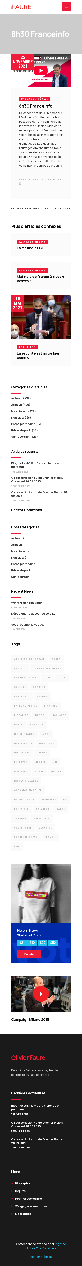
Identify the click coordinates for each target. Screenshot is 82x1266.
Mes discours (20, 411)
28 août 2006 (18, 629)
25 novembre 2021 (23, 62)
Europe (42, 696)
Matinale (21, 771)
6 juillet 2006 (19, 607)
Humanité (37, 724)
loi (55, 762)
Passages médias (34, 98)
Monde (39, 771)
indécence (46, 743)
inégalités (22, 753)
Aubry (56, 659)
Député (20, 1191)
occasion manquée (28, 790)
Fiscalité (21, 715)
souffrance (23, 828)
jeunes (42, 753)
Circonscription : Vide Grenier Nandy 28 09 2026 (39, 494)
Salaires (43, 809)
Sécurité (45, 828)
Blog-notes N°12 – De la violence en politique (35, 465)
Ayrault (20, 668)
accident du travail (29, 659)
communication (25, 677)
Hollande (59, 715)
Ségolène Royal (26, 837)
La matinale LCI (30, 247)
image (46, 734)
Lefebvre (21, 762)
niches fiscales (26, 781)
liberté (40, 762)
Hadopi (40, 715)
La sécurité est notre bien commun (38, 355)
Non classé (18, 417)
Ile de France (24, 734)
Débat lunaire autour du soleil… (33, 613)
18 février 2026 (19, 471)
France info (28, 179)
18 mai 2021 (17, 303)
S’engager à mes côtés (31, 1206)
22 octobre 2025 (20, 486)
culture (20, 687)
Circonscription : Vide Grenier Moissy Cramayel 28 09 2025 (37, 479)
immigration (23, 743)
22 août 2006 (18, 618)
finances (51, 706)
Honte (18, 724)
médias (56, 771)
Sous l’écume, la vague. (27, 624)
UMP (17, 846)
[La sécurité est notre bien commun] (41, 317)
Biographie (22, 1183)
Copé (47, 677)
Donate (29, 954)
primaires (49, 799)
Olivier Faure (50, 179)
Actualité (27, 347)
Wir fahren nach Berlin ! (27, 603)
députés (39, 687)
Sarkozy (20, 818)
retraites (21, 809)
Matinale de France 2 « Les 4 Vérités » (40, 278)
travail (50, 837)
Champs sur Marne (47, 668)
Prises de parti (21, 430)
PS (65, 799)
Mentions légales (41, 1257)
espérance (22, 696)
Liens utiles (23, 1214)
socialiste (41, 818)
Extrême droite (25, 706)
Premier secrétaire (28, 1198)
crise (62, 677)
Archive (16, 405)
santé (60, 809)
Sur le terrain (20, 436)
